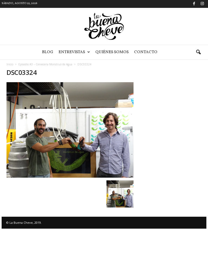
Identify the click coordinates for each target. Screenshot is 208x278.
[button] (198, 52)
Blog (47, 52)
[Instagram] (202, 4)
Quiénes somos (112, 52)
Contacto (145, 52)
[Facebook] (194, 4)
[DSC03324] (70, 130)
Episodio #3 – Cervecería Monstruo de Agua (45, 64)
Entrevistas (71, 52)
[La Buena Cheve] (104, 26)
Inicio (9, 64)
